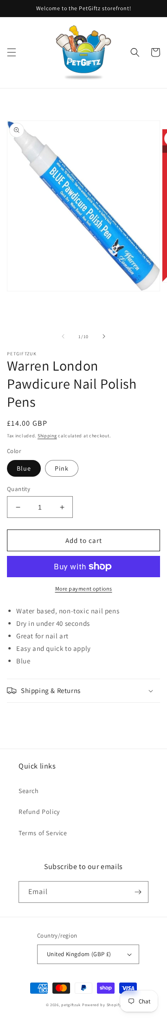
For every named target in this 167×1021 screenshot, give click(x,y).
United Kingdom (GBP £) (79, 954)
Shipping (47, 436)
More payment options (83, 588)
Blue (24, 468)
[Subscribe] (138, 892)
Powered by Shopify (102, 1004)
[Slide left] (63, 336)
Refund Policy (39, 811)
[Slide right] (104, 336)
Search (29, 791)
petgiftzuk (71, 1004)
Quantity (18, 489)
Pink (62, 468)
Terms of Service (43, 833)
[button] (11, 52)
